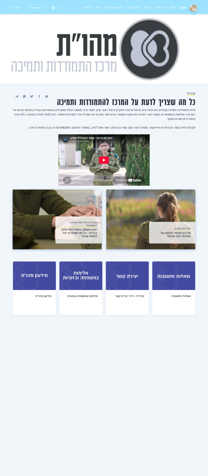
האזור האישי (36, 8)
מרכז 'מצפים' (133, 7)
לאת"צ (16, 7)
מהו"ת (147, 7)
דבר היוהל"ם (160, 7)
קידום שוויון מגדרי (114, 7)
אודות (173, 7)
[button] (51, 7)
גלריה (98, 7)
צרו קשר (88, 7)
